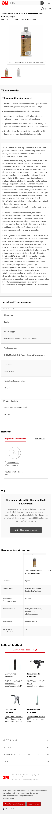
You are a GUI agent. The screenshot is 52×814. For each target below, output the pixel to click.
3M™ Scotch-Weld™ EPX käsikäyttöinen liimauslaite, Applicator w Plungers (14, 719)
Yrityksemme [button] (10, 740)
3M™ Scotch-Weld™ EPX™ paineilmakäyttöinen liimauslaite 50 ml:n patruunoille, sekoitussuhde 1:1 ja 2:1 (37, 683)
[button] (11, 809)
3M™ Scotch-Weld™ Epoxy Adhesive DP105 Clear (14, 464)
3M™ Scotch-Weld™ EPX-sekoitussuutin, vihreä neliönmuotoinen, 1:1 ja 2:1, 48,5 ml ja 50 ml (37, 719)
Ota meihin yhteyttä (28, 530)
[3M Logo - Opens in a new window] (5, 3)
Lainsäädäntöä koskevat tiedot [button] (21, 754)
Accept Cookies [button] (34, 804)
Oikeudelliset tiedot (18, 775)
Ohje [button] (5, 762)
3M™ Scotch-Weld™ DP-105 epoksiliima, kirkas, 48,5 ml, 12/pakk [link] (34, 572)
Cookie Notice (8, 799)
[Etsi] (42, 3)
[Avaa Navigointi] (49, 3)
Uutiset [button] (7, 747)
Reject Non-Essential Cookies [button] (14, 804)
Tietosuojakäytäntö (33, 775)
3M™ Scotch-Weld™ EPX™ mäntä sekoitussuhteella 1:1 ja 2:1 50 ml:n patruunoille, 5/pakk (14, 683)
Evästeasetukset (17, 777)
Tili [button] (46, 9)
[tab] (15, 438)
